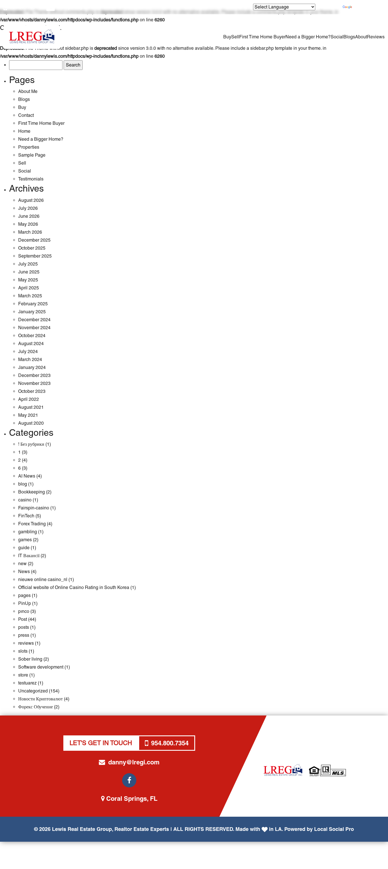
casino (25, 500)
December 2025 (34, 240)
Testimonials (30, 179)
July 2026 (28, 208)
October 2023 (31, 391)
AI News (26, 476)
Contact (26, 115)
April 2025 (28, 288)
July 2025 (28, 264)
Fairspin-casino (33, 508)
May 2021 (28, 415)
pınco (23, 611)
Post (22, 619)
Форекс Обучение (35, 707)
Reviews (376, 37)
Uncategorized (33, 691)
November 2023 (34, 383)
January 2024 (32, 367)
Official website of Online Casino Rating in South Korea (73, 587)
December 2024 (34, 319)
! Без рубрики (31, 444)
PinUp (24, 603)
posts (23, 627)
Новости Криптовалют (40, 699)
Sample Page (31, 155)
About (361, 37)
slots (23, 651)
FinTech (26, 516)
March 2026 (30, 232)
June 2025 (28, 272)
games (25, 539)
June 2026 (28, 216)
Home (24, 131)
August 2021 (31, 407)
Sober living (30, 659)
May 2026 (28, 224)
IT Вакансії (28, 555)
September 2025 (35, 256)
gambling (27, 531)
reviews (26, 643)
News (24, 571)
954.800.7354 (24, 7)
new (22, 563)
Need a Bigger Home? (308, 37)
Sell (235, 37)
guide (24, 547)
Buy (227, 37)
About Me (27, 91)
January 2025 (32, 311)
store (23, 675)
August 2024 (31, 343)
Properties (28, 147)
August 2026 (31, 200)
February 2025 (33, 303)
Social (337, 37)
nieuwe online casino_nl (42, 579)
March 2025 (30, 295)
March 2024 (30, 359)
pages (24, 595)
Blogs (349, 37)
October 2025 (31, 248)
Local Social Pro (334, 829)
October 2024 (31, 335)
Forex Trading (32, 523)
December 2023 (34, 375)
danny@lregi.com (75, 7)
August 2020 (31, 423)
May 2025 (28, 280)
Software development (40, 667)
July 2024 (28, 351)
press (23, 635)
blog (22, 484)
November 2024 (34, 327)
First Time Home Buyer (262, 37)
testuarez (27, 683)
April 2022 (28, 399)
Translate (362, 7)
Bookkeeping (31, 492)
